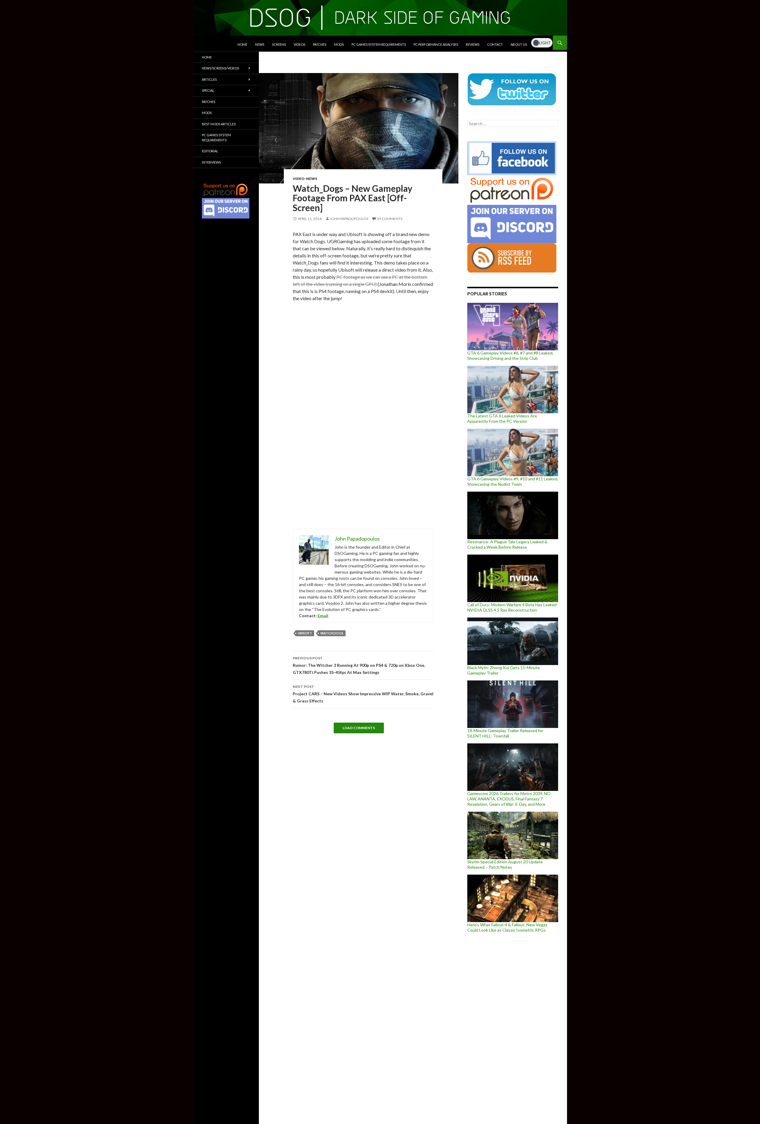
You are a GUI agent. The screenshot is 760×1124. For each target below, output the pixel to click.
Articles (209, 79)
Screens (279, 44)
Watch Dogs (331, 633)
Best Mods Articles (219, 124)
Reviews (472, 44)
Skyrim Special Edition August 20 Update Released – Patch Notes (505, 864)
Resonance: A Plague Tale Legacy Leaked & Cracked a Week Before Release (507, 544)
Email (323, 615)
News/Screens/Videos (220, 68)
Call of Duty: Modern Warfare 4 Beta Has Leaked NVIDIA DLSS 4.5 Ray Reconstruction (512, 607)
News (259, 44)
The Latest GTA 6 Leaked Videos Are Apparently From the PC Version (502, 418)
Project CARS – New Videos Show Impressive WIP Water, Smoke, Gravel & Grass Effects (363, 693)
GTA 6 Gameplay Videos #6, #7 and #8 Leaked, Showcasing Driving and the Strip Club (510, 355)
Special (208, 90)
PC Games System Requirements (379, 44)
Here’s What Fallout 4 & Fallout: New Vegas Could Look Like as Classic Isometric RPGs (507, 927)
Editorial (210, 151)
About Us (519, 44)
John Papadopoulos (349, 218)
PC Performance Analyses (436, 44)
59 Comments (389, 218)
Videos (299, 44)
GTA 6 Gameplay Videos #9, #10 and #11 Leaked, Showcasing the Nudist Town (512, 481)
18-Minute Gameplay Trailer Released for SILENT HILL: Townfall (505, 733)
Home (242, 44)
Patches (319, 44)
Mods (339, 44)
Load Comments (359, 728)
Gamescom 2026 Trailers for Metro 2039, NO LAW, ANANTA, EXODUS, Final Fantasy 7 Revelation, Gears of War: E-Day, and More (509, 799)
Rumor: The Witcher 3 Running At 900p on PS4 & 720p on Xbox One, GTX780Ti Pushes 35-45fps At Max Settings (359, 665)
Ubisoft (305, 633)
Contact (495, 44)
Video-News (305, 178)
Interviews (211, 162)
